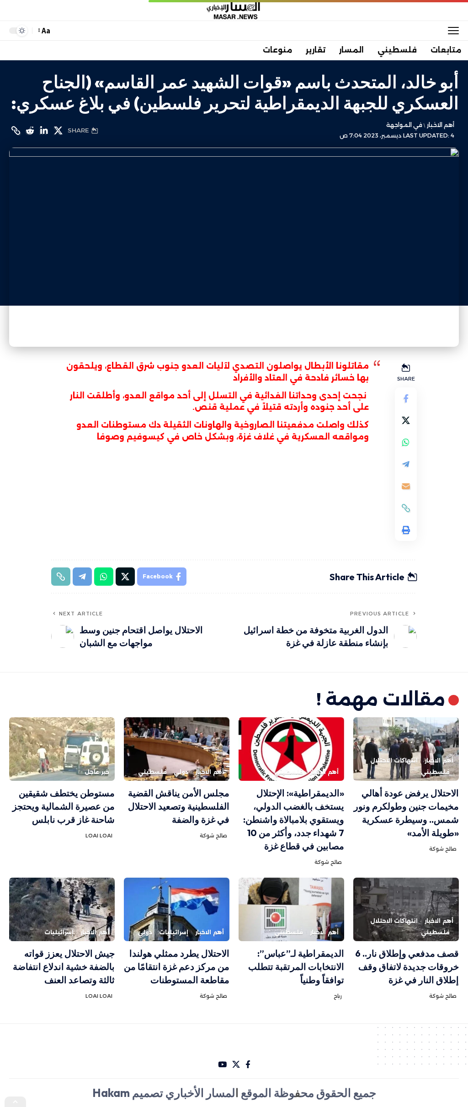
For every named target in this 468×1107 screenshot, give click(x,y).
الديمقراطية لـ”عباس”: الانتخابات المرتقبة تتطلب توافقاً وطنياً (296, 966)
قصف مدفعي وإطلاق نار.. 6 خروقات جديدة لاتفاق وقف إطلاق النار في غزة (407, 966)
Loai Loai (98, 835)
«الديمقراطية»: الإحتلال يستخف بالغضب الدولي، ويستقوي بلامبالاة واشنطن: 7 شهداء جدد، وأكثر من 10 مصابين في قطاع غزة (293, 819)
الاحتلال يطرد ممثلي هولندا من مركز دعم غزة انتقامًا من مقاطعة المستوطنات (176, 966)
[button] (451, 30)
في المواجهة (404, 125)
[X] (236, 1064)
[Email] (406, 486)
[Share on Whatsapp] (406, 442)
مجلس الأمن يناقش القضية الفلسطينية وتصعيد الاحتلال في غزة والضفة (178, 806)
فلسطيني (435, 771)
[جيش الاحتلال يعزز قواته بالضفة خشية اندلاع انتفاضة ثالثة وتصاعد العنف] (62, 909)
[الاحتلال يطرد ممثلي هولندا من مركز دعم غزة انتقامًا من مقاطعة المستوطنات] (176, 909)
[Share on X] (58, 130)
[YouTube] (222, 1064)
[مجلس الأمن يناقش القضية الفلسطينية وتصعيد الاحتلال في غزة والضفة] (176, 749)
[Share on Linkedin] (43, 130)
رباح (338, 996)
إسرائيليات (173, 932)
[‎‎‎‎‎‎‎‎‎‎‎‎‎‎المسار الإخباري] (234, 10)
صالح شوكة (443, 849)
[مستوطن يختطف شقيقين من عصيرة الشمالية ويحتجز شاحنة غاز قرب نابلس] (62, 749)
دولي (181, 771)
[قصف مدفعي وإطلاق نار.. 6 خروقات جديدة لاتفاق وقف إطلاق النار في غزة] (406, 909)
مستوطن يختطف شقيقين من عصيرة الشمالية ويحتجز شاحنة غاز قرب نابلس (63, 806)
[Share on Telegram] (406, 464)
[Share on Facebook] (406, 398)
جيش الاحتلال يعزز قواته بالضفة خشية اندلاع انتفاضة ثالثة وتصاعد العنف (64, 966)
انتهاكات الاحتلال (394, 760)
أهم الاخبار (440, 125)
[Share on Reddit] (29, 130)
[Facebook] (248, 1064)
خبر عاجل (97, 771)
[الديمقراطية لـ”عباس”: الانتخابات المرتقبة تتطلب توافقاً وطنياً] (291, 909)
